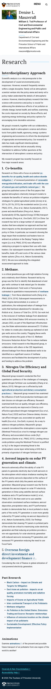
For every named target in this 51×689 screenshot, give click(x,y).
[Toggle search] (46, 4)
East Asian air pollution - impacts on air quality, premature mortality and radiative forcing (26, 593)
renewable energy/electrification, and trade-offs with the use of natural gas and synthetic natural (25, 183)
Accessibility (10, 672)
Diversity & (15, 669)
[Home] (10, 32)
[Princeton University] (12, 4)
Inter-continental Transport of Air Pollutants (27, 603)
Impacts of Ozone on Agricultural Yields (25, 600)
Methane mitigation (16, 607)
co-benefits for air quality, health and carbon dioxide (24, 176)
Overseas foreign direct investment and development (18, 554)
